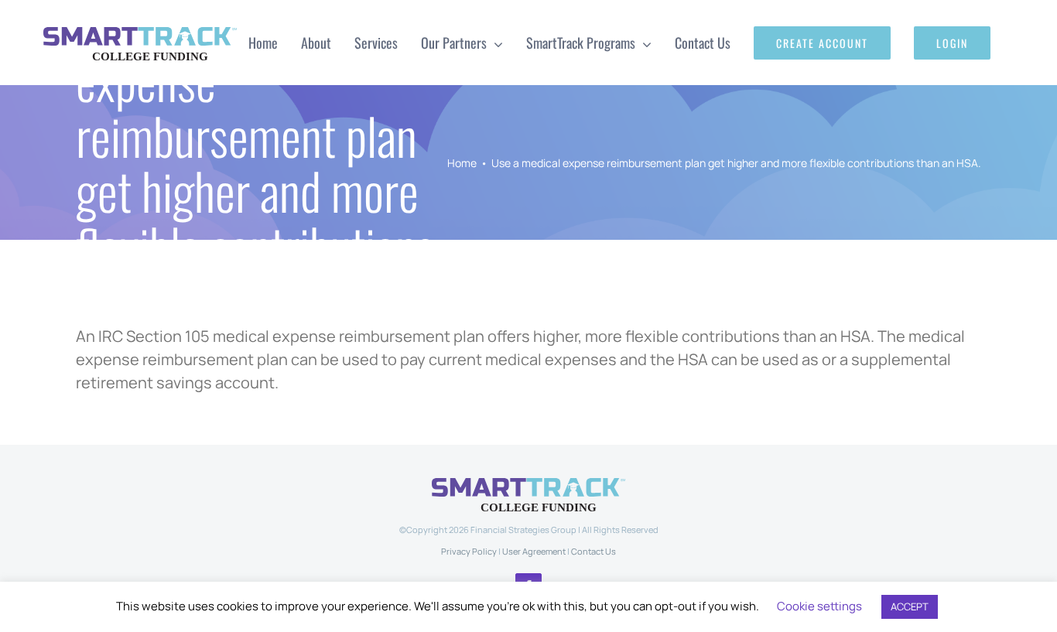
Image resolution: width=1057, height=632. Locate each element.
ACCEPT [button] (910, 606)
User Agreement (534, 551)
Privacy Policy (469, 551)
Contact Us (593, 551)
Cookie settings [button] (819, 606)
